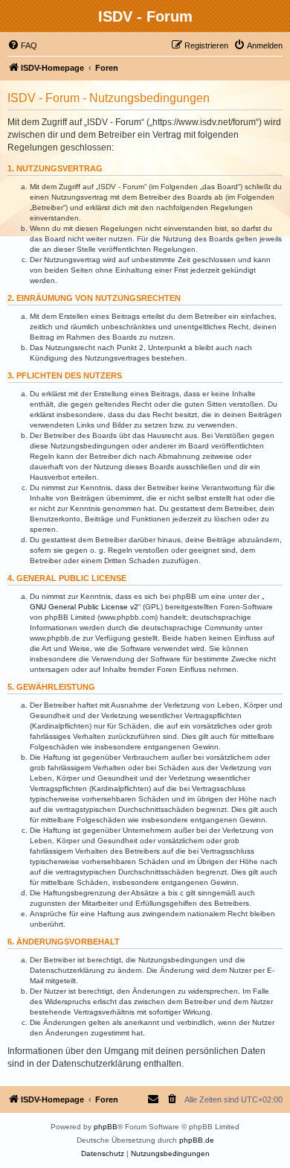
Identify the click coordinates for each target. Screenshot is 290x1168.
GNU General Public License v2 (84, 607)
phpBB (105, 1127)
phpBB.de (196, 1140)
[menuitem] (22, 45)
